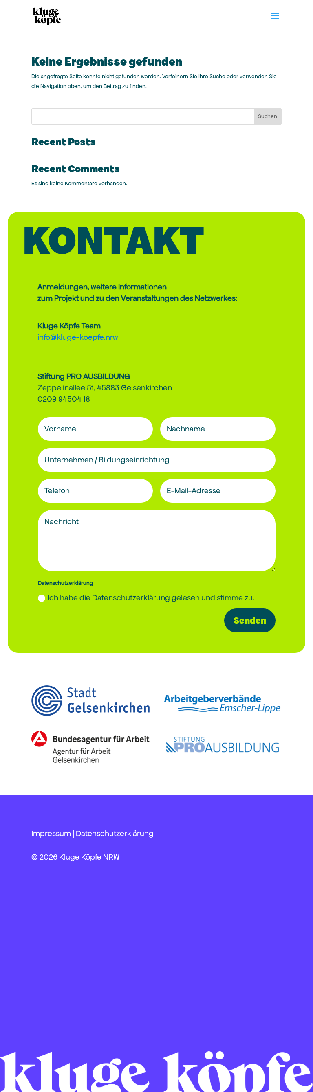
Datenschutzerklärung (115, 833)
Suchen (267, 116)
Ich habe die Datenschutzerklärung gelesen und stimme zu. (151, 598)
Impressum (51, 833)
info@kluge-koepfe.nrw (77, 337)
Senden (250, 620)
